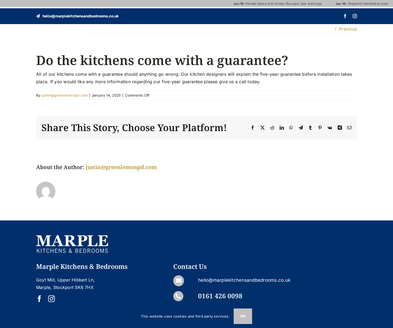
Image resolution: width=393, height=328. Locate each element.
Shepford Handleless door (353, 4)
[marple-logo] (61, 33)
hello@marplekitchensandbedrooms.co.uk (244, 280)
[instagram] (355, 16)
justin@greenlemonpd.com (65, 95)
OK (242, 316)
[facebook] (345, 16)
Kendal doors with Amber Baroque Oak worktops (269, 4)
